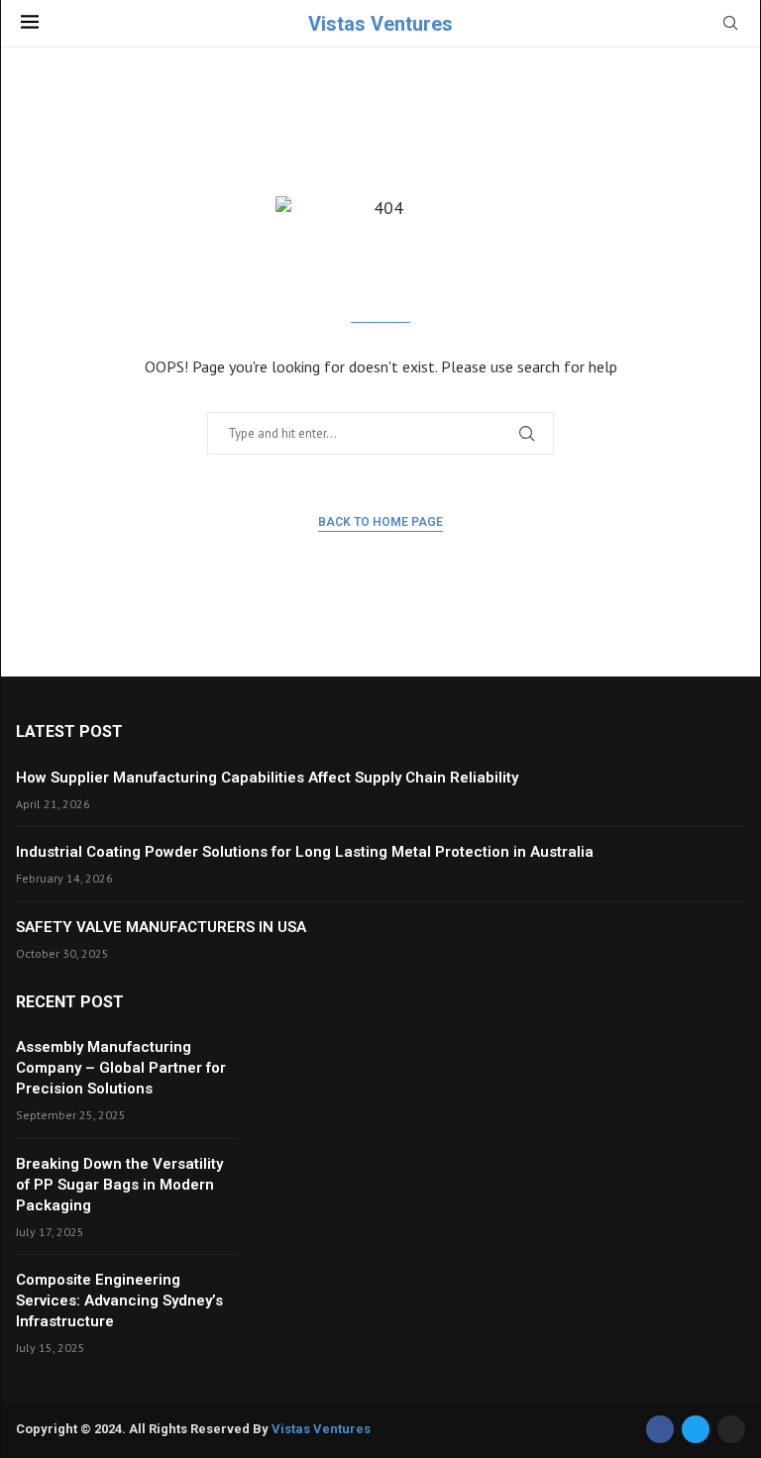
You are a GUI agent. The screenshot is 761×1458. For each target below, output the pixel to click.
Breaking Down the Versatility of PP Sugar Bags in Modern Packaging (119, 1184)
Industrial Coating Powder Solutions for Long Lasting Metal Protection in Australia (305, 852)
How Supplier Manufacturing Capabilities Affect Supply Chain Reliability (267, 777)
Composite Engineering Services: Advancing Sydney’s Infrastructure (119, 1300)
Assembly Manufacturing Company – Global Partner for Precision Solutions (121, 1067)
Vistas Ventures (321, 1428)
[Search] (730, 25)
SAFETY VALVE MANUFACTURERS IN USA (161, 927)
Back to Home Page (380, 522)
